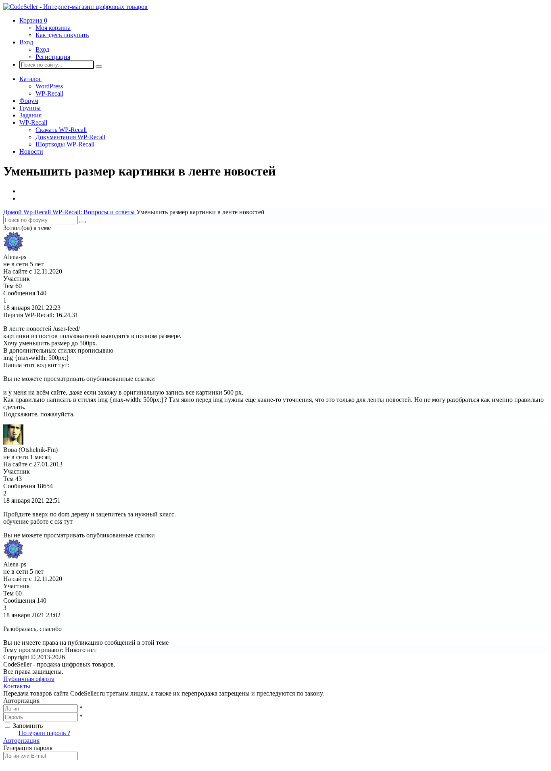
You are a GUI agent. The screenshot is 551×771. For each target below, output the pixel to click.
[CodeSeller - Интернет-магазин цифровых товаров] (75, 6)
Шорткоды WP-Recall (64, 144)
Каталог (30, 78)
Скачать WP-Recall (61, 129)
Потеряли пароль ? (44, 732)
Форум (28, 100)
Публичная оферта (28, 678)
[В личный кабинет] (13, 249)
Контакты (16, 686)
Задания (30, 115)
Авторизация (21, 740)
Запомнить (28, 725)
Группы (30, 107)
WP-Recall (49, 93)
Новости (31, 151)
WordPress (49, 86)
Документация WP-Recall (70, 137)
